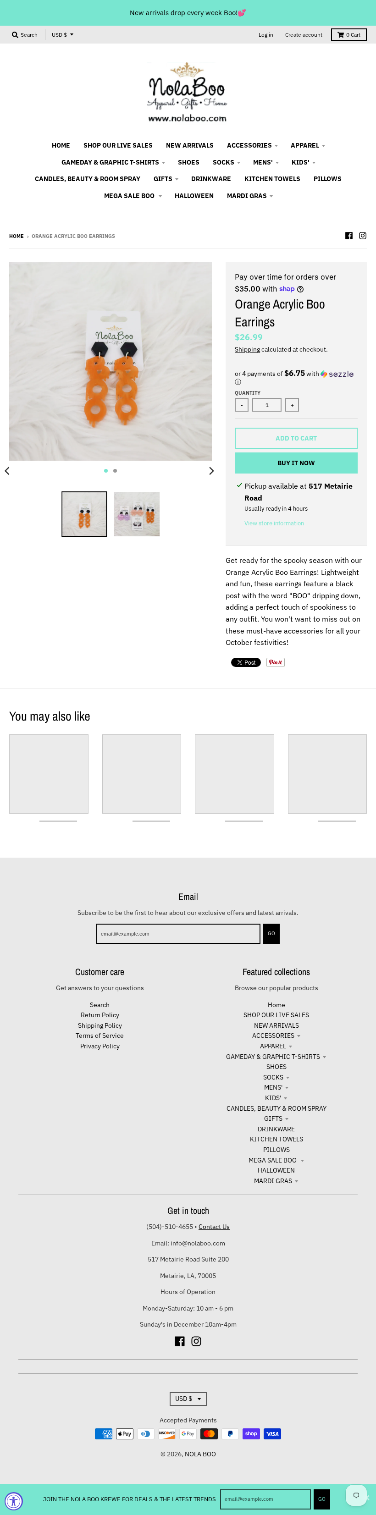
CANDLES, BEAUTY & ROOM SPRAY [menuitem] (87, 179)
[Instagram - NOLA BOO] (363, 235)
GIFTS (273, 1118)
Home (16, 236)
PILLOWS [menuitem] (328, 179)
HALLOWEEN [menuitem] (194, 196)
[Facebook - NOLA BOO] (349, 235)
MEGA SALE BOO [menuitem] (130, 196)
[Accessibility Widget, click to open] (14, 1501)
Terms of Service (100, 1035)
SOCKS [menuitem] (223, 162)
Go (322, 1499)
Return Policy (100, 1015)
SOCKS (273, 1077)
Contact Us (214, 1227)
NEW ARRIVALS (276, 1025)
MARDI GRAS (273, 1181)
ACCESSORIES (273, 1035)
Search (100, 1005)
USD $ (59, 34)
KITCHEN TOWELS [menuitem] (272, 179)
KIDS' (273, 1098)
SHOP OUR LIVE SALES (276, 1015)
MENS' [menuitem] (263, 162)
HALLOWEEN (276, 1170)
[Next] (211, 471)
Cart (353, 34)
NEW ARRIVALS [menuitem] (190, 145)
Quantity (247, 393)
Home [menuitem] (61, 145)
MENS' (273, 1087)
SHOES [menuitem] (188, 162)
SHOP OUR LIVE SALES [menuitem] (118, 145)
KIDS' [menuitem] (301, 162)
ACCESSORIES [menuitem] (249, 145)
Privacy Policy (100, 1046)
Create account (303, 34)
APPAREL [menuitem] (305, 145)
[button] (296, 377)
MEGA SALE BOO (273, 1160)
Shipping (247, 349)
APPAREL (273, 1046)
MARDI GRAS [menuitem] (247, 196)
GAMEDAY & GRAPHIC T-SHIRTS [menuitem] (110, 162)
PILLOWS (276, 1150)
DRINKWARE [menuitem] (211, 179)
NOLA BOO (200, 1454)
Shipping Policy (100, 1025)
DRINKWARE (276, 1129)
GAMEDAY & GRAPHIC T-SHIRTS (273, 1056)
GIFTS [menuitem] (163, 179)
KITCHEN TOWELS (276, 1139)
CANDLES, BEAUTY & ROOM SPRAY (276, 1108)
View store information (274, 523)
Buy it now (296, 463)
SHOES (276, 1067)
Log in (266, 34)
